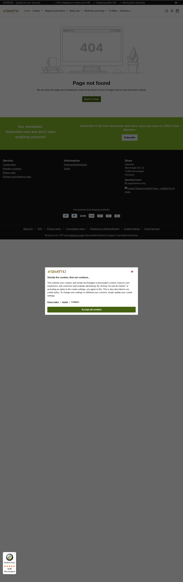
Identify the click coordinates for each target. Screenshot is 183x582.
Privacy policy (53, 302)
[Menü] (14, 553)
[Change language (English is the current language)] (133, 272)
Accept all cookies (92, 309)
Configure (75, 302)
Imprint (65, 302)
